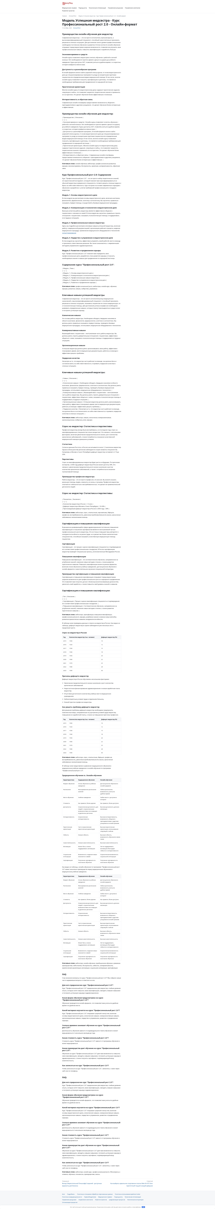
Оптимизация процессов (69, 1202)
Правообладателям (90, 1197)
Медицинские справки (69, 8)
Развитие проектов (68, 11)
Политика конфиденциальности (72, 1197)
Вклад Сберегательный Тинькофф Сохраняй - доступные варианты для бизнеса (82, 1183)
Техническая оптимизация (97, 8)
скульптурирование (69, 233)
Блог (63, 1194)
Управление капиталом (132, 8)
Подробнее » (71, 1194)
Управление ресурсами (115, 8)
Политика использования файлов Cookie (127, 1194)
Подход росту (83, 8)
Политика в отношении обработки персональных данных (95, 1194)
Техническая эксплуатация (135, 1200)
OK (143, 1207)
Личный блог (72, 16)
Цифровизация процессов (117, 1200)
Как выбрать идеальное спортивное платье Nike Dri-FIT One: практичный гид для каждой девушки (131, 1183)
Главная (64, 16)
